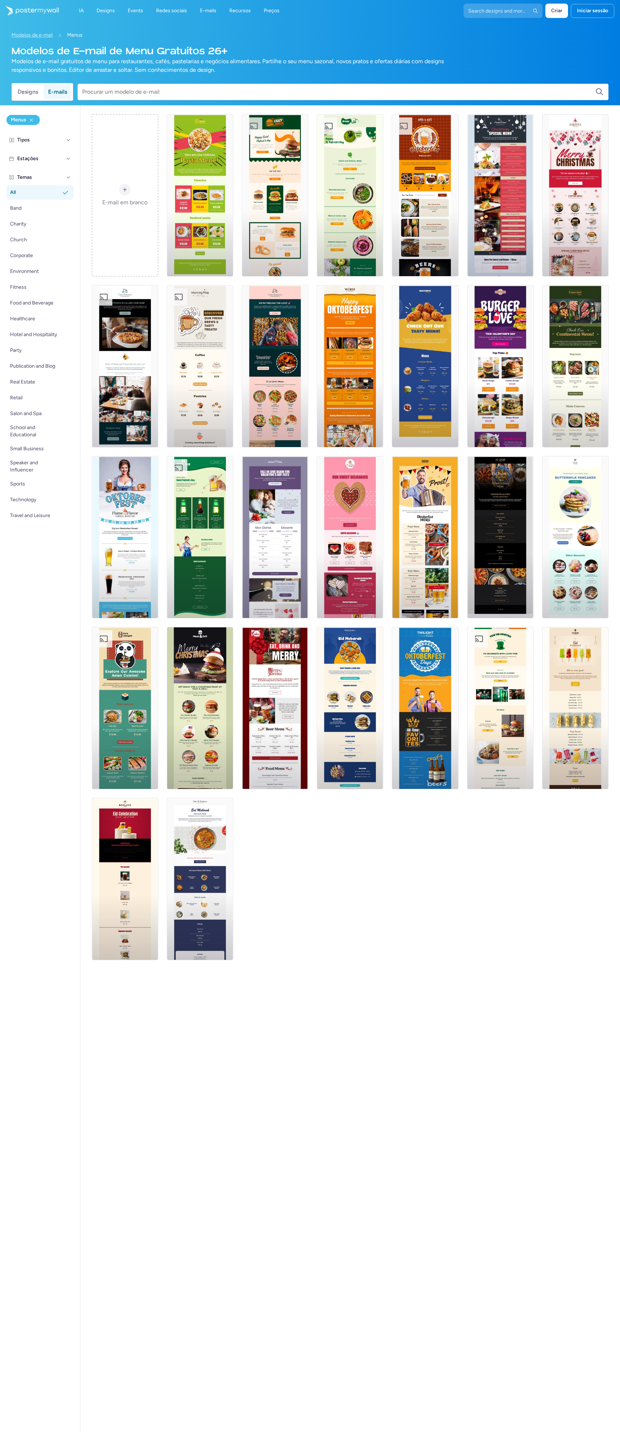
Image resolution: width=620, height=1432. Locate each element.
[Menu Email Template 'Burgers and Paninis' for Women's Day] (275, 195)
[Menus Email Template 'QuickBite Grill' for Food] (425, 366)
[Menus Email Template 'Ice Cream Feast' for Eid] (575, 708)
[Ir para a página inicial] (29, 11)
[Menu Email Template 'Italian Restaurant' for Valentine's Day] (275, 366)
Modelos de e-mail (32, 35)
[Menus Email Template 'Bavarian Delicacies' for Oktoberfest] (425, 537)
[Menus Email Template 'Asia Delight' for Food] (125, 708)
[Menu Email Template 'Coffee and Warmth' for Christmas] (575, 195)
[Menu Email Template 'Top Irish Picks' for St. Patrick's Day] (500, 708)
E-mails (57, 91)
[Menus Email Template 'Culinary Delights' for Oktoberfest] (350, 366)
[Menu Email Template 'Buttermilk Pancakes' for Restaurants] (575, 537)
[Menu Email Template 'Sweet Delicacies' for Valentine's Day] (350, 537)
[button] (68, 140)
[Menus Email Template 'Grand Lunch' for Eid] (200, 879)
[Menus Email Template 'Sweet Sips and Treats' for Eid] (125, 879)
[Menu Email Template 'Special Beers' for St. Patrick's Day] (200, 537)
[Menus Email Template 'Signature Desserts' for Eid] (350, 708)
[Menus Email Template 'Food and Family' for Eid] (500, 537)
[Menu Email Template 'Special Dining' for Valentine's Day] (275, 537)
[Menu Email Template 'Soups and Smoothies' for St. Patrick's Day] (350, 195)
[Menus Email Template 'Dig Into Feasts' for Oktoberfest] (125, 537)
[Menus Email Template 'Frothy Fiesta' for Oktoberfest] (425, 708)
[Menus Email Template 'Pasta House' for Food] (200, 195)
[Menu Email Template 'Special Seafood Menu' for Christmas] (500, 195)
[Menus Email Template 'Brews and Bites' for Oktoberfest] (425, 195)
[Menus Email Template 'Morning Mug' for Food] (200, 366)
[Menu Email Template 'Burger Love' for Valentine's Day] (500, 366)
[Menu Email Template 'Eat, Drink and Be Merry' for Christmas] (275, 708)
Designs (28, 91)
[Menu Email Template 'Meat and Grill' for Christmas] (200, 708)
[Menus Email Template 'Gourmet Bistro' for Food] (575, 366)
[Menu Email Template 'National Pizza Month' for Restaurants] (125, 366)
